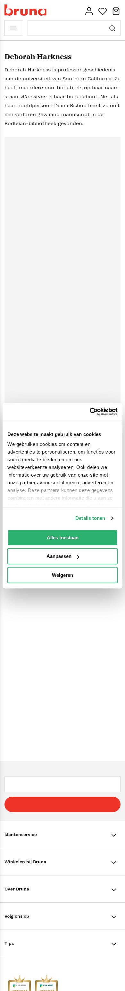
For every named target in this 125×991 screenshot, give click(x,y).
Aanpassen (58, 556)
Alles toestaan (63, 537)
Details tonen (90, 518)
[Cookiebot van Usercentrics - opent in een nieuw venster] (90, 411)
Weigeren (62, 575)
